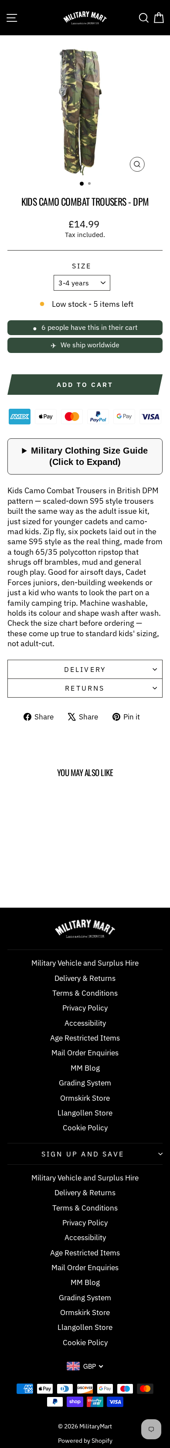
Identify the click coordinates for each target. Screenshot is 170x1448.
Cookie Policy (85, 1128)
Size (82, 265)
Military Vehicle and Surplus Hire (85, 963)
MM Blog (85, 1068)
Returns (85, 688)
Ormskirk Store (85, 1098)
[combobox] (85, 1366)
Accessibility (85, 1023)
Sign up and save (82, 1154)
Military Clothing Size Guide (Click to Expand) (89, 456)
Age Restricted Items (85, 1038)
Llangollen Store (85, 1113)
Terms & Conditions (85, 993)
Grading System (85, 1083)
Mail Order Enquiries (85, 1053)
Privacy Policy (85, 1008)
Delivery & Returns (85, 978)
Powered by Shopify (85, 1441)
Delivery (85, 669)
